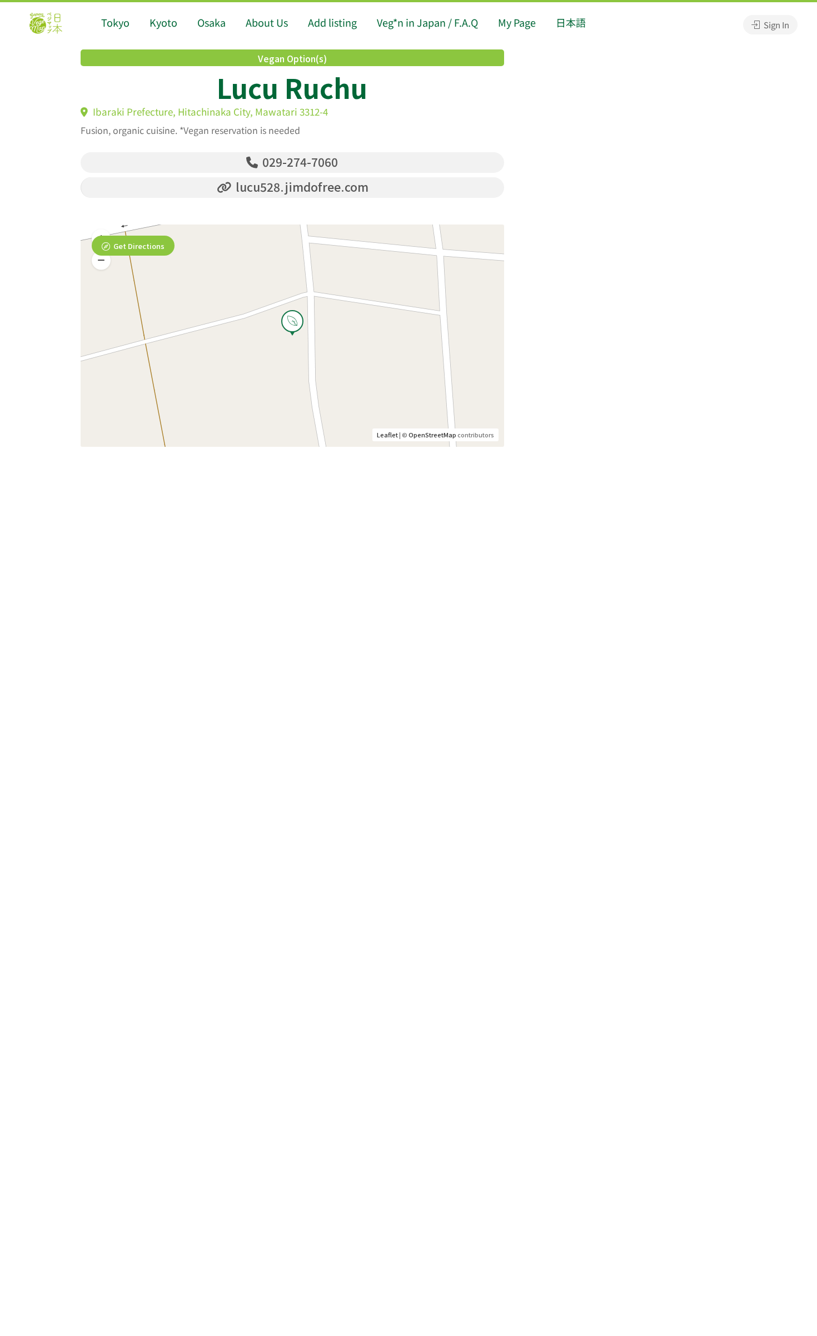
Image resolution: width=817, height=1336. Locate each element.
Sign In (775, 25)
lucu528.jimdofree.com (300, 186)
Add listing (332, 22)
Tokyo (115, 22)
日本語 (571, 22)
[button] (101, 260)
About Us (267, 22)
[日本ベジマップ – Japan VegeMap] (45, 24)
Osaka (211, 22)
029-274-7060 (299, 161)
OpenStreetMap (432, 434)
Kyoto (163, 22)
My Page (517, 22)
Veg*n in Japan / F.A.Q (427, 22)
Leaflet (387, 434)
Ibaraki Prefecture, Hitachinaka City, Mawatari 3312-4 (209, 111)
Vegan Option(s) (292, 58)
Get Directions (139, 246)
